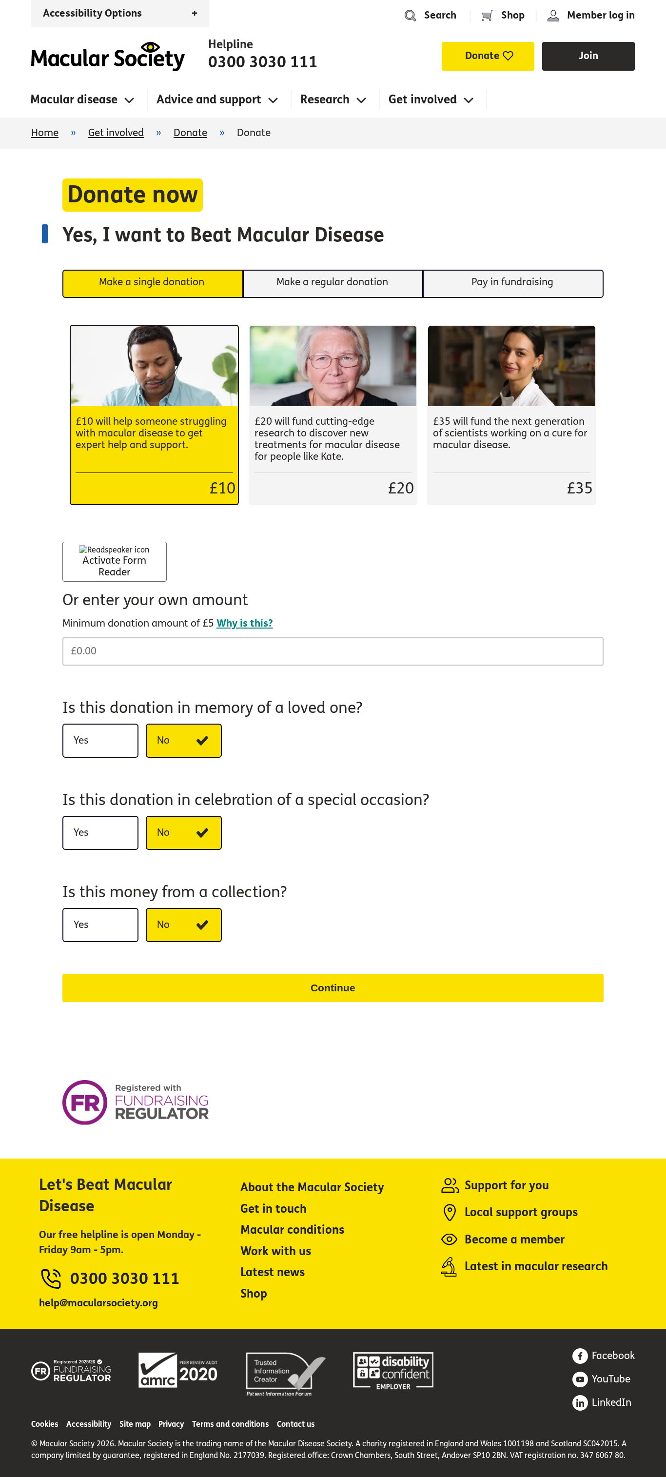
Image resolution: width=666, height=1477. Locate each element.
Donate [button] (482, 56)
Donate (190, 133)
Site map (135, 1424)
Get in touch (273, 1209)
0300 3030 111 (263, 62)
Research (325, 100)
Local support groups (521, 1212)
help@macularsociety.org (98, 1303)
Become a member (515, 1240)
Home (108, 56)
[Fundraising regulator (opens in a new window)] (71, 1368)
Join (588, 56)
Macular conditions (292, 1230)
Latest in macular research (536, 1267)
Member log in (601, 15)
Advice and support (209, 100)
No (163, 740)
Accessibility (89, 1424)
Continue (333, 987)
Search (440, 15)
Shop (513, 15)
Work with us (275, 1251)
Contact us (296, 1424)
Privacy (171, 1424)
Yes (81, 740)
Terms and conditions (230, 1424)
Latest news (272, 1272)
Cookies (45, 1424)
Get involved (423, 100)
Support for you (507, 1186)
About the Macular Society (312, 1188)
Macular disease (74, 100)
